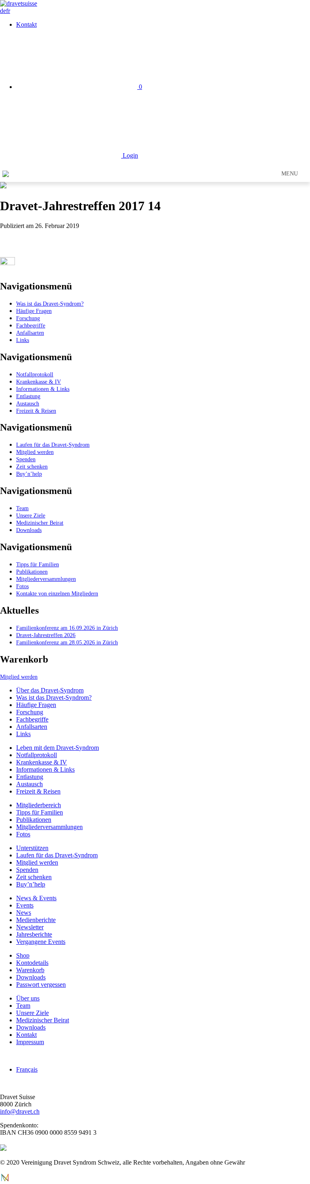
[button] (289, 174)
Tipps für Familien (37, 564)
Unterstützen (32, 847)
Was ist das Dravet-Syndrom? (50, 303)
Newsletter (30, 927)
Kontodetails (32, 962)
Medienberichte (36, 919)
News (23, 912)
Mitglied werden (35, 452)
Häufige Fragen (34, 311)
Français (27, 1069)
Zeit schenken (32, 466)
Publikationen (32, 571)
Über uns (28, 998)
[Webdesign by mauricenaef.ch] (5, 1180)
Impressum (30, 1041)
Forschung (28, 318)
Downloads (29, 530)
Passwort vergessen (41, 984)
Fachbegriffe (30, 325)
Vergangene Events (40, 941)
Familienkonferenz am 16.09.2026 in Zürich (67, 628)
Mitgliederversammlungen (46, 579)
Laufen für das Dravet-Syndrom (53, 444)
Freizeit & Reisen (36, 410)
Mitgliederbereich (38, 805)
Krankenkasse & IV (38, 381)
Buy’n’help (29, 474)
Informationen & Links (42, 389)
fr (8, 10)
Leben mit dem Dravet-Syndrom (57, 747)
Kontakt (26, 24)
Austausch (27, 403)
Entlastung (28, 396)
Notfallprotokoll (34, 374)
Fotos (22, 586)
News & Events (36, 898)
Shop (22, 955)
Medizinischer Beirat (39, 522)
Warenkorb (30, 970)
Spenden (26, 459)
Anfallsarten (30, 332)
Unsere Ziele (30, 515)
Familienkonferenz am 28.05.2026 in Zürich (67, 642)
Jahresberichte (34, 934)
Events (25, 905)
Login (129, 155)
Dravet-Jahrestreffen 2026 (45, 635)
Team (22, 508)
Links (22, 340)
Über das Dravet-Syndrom (50, 690)
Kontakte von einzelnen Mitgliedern (57, 593)
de (3, 10)
